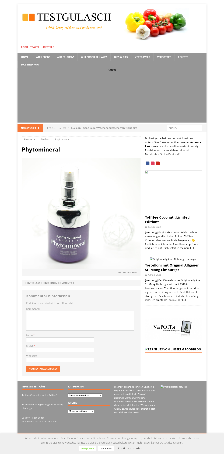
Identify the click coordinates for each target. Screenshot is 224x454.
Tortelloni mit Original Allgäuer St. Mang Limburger (172, 267)
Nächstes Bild (127, 272)
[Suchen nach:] (184, 128)
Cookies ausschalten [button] (130, 448)
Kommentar (33, 309)
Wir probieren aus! (94, 57)
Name (29, 335)
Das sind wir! (30, 64)
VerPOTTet (164, 57)
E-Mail (30, 345)
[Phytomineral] (81, 266)
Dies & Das (121, 57)
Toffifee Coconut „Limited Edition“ (167, 219)
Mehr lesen (106, 448)
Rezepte (183, 57)
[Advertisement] (112, 98)
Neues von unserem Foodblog (177, 349)
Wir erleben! (65, 57)
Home (25, 57)
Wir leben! (43, 57)
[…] (192, 248)
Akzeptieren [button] (87, 448)
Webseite (31, 355)
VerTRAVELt (142, 57)
